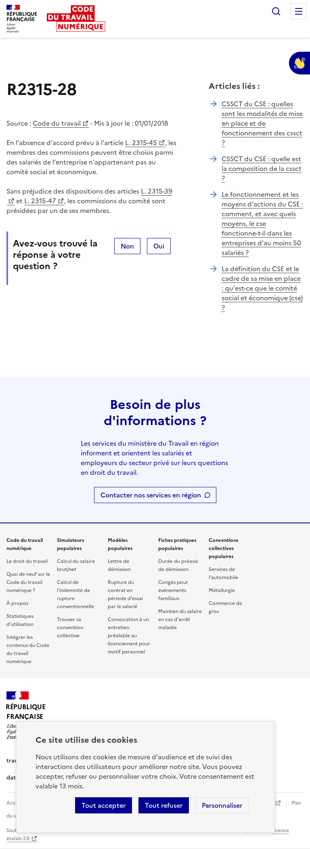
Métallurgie (222, 590)
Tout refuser (163, 805)
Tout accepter (104, 805)
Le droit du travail (27, 561)
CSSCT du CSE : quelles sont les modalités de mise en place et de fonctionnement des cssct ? (262, 123)
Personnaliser (222, 805)
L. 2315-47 (40, 201)
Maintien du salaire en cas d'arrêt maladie (180, 619)
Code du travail (57, 123)
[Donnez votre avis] (299, 63)
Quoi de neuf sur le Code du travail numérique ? (28, 582)
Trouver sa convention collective (70, 627)
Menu (299, 11)
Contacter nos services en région (151, 495)
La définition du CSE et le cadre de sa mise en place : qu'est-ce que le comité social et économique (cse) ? (262, 288)
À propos (17, 603)
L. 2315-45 (141, 142)
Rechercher (276, 11)
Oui (158, 246)
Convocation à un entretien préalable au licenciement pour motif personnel (129, 635)
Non (127, 246)
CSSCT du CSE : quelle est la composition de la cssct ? (262, 168)
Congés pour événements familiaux (173, 590)
